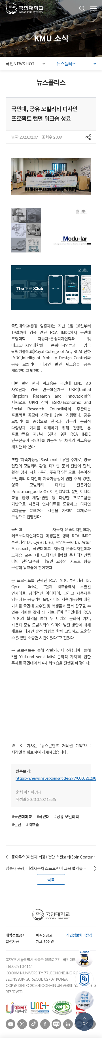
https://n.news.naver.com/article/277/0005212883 (57, 778)
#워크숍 (32, 824)
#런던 (16, 824)
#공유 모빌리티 (66, 816)
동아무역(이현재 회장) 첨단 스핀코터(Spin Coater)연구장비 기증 (53, 857)
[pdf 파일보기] (62, 1007)
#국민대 (43, 816)
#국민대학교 (22, 816)
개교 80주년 (45, 941)
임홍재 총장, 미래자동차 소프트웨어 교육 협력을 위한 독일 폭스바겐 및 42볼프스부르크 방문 (51, 868)
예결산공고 (44, 935)
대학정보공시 (15, 935)
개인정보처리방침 (79, 935)
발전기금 (12, 941)
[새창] (16, 1007)
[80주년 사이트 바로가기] (85, 979)
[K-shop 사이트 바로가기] (85, 958)
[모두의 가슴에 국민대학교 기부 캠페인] (85, 1000)
